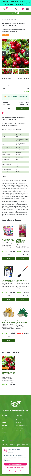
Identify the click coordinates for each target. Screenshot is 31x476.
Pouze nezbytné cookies (15, 471)
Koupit (23, 108)
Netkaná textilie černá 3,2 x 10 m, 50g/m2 (8, 280)
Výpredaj (4, 425)
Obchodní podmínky (21, 425)
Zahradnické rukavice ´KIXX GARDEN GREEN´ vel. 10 (22, 322)
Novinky (4, 422)
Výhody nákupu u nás (21, 419)
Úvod (3, 18)
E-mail (3, 440)
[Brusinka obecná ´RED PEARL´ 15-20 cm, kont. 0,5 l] (15, 53)
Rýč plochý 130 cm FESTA (21, 280)
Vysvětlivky (18, 422)
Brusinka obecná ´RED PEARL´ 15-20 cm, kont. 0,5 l (8, 373)
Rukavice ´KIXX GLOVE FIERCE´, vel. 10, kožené (8, 321)
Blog (3, 429)
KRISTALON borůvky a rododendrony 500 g (8, 239)
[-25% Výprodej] (8, 363)
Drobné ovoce (10, 18)
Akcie (3, 419)
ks (9, 108)
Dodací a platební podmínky (20, 429)
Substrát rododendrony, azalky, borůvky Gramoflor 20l (20, 241)
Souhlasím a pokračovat (15, 464)
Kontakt (4, 432)
